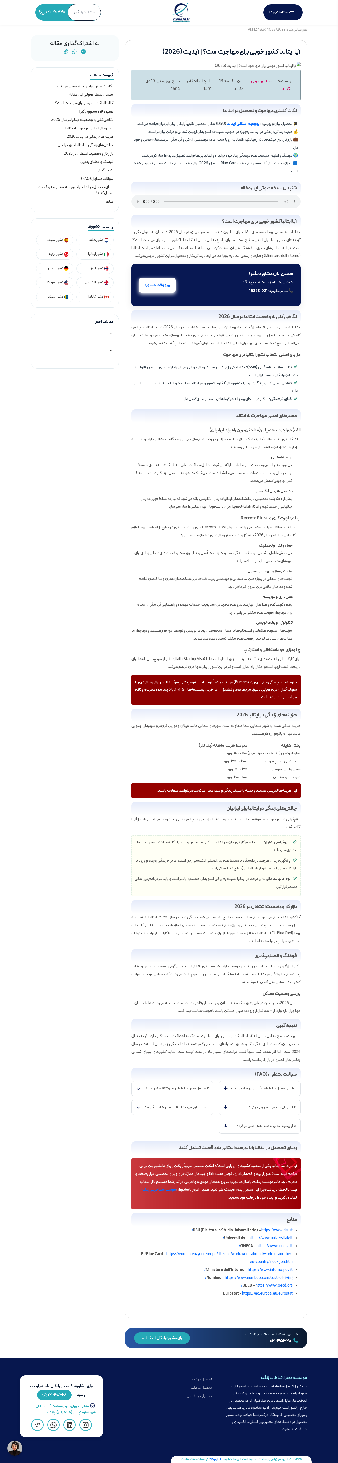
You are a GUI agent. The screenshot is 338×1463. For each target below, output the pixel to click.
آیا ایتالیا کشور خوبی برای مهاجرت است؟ (84, 103)
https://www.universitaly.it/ (258, 1238)
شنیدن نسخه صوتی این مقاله (91, 95)
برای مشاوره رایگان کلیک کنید (162, 1338)
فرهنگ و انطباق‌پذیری (97, 162)
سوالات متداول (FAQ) (97, 179)
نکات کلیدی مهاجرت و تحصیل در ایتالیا (85, 86)
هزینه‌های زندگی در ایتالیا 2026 (90, 137)
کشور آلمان (56, 268)
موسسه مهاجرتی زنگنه (158, 1190)
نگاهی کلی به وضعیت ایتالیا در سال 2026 (82, 120)
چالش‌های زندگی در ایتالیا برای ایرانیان (86, 145)
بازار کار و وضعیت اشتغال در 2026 (89, 154)
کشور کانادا (96, 296)
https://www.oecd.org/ (267, 1286)
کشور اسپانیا (55, 240)
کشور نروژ (97, 268)
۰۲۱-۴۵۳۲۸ (281, 1341)
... (112, 333)
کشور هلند (96, 240)
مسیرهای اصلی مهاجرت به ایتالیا (89, 128)
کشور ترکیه (56, 254)
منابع (110, 202)
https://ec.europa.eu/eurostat (267, 1294)
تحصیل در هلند (201, 1388)
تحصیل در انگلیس (199, 1396)
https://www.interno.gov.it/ (248, 1270)
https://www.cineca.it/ (266, 1246)
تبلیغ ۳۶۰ (215, 1459)
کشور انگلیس (94, 282)
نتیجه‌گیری (106, 170)
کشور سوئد (56, 296)
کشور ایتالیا (96, 254)
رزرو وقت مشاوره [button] (157, 285)
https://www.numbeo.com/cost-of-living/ (249, 1278)
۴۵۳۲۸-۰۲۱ (57, 1395)
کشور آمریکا (55, 282)
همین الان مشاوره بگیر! (96, 111)
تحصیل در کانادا (201, 1379)
